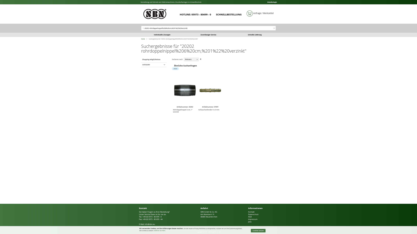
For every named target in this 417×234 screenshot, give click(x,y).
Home (143, 39)
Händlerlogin (272, 2)
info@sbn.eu (150, 224)
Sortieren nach (177, 59)
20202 (175, 69)
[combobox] (208, 28)
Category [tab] (146, 65)
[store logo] (159, 14)
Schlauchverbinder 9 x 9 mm (208, 110)
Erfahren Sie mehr (159, 231)
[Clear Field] (274, 28)
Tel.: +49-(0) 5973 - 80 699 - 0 (150, 217)
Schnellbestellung (229, 14)
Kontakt (251, 212)
